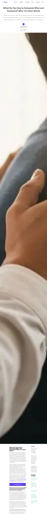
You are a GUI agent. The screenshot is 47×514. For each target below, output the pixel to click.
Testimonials (27, 2)
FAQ (42, 2)
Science (32, 2)
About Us (15, 2)
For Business (21, 2)
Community (38, 2)
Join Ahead (33, 466)
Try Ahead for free (17, 484)
